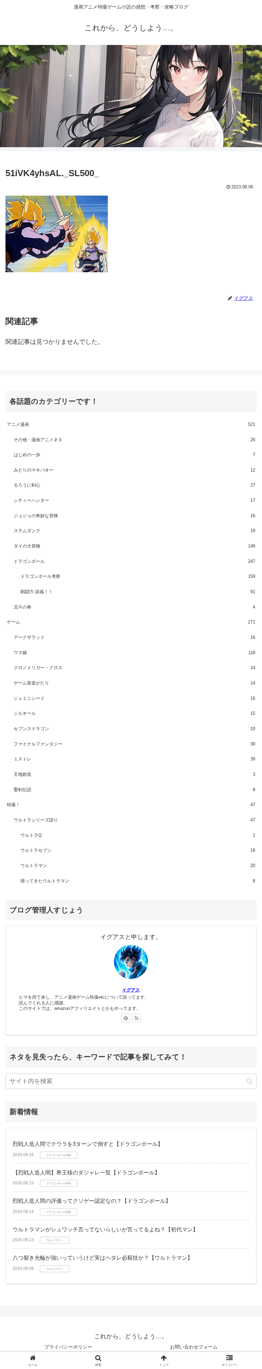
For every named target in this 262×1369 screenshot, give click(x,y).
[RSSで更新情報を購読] (136, 1017)
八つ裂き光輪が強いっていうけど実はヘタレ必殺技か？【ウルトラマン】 (103, 1258)
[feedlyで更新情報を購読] (125, 1017)
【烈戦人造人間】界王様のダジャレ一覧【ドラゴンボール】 (86, 1172)
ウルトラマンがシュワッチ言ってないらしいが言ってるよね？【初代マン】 (105, 1229)
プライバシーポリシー (68, 1347)
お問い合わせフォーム (194, 1347)
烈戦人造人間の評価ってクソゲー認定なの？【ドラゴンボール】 (92, 1201)
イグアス (131, 990)
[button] (250, 1081)
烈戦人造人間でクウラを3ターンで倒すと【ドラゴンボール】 (88, 1144)
